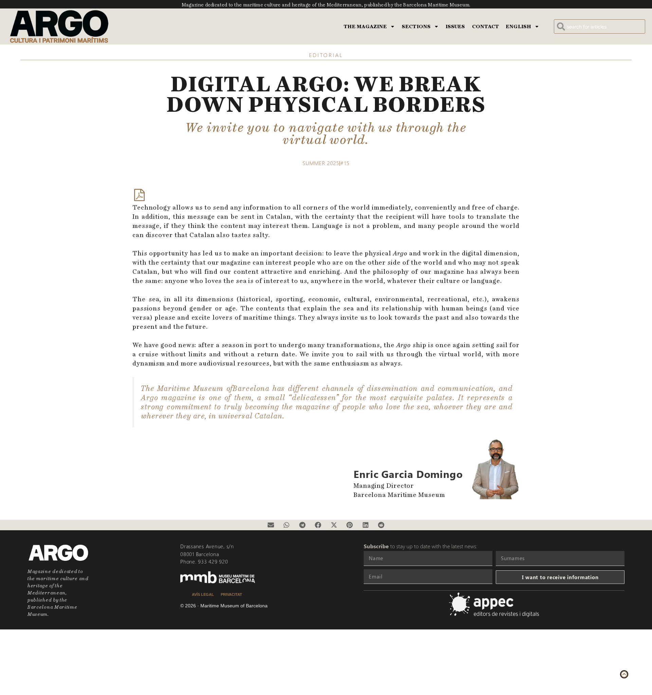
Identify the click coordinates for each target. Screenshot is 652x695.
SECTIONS (416, 26)
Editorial (326, 54)
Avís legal (203, 594)
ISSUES (455, 26)
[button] (270, 525)
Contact (485, 26)
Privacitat (231, 594)
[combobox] (599, 26)
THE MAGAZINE (365, 26)
